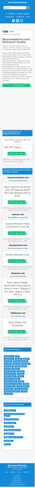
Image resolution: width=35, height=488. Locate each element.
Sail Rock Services (11, 419)
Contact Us (20, 17)
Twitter (19, 472)
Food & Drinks (9, 371)
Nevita (7, 444)
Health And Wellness (12, 379)
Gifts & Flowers (10, 376)
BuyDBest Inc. (10, 410)
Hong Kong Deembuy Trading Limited (14, 415)
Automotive (9, 359)
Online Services (23, 386)
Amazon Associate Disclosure (17, 484)
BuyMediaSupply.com (12, 430)
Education (25, 364)
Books (26, 359)
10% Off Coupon (12, 147)
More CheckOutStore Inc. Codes (18, 248)
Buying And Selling (20, 361)
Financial (15, 369)
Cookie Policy (17, 478)
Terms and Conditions (17, 482)
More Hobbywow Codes (18, 316)
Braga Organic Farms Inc (13, 437)
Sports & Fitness (21, 389)
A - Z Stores (10, 14)
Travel (24, 391)
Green (21, 376)
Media (26, 384)
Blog (28, 17)
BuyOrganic (9, 434)
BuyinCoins (9, 426)
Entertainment (20, 366)
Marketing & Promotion (13, 384)
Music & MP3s (9, 386)
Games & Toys (10, 374)
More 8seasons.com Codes (18, 276)
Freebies (20, 371)
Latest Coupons (23, 14)
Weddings (8, 394)
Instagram (26, 472)
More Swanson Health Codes (18, 180)
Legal (21, 381)
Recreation (8, 389)
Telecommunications (12, 391)
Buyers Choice (10, 423)
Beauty (18, 359)
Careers (7, 364)
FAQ (17, 487)
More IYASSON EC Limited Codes (18, 217)
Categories (9, 17)
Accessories (9, 356)
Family (7, 369)
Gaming (20, 374)
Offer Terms (7, 159)
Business (8, 361)
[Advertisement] (17, 108)
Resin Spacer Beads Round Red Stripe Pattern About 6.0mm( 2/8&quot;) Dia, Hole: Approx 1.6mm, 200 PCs (17, 288)
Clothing (16, 364)
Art (17, 356)
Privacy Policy (17, 480)
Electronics (9, 366)
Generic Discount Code (17, 254)
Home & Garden (10, 381)
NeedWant (8, 441)
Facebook (12, 472)
